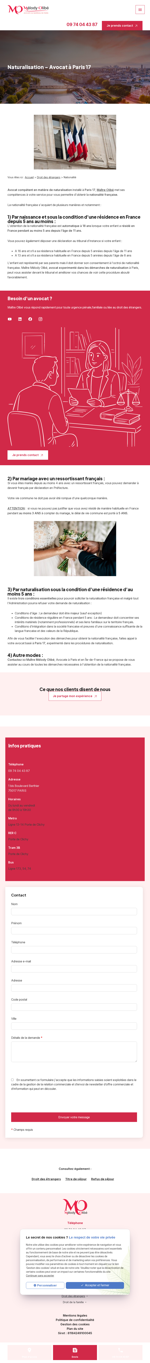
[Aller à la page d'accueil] (28, 9)
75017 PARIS (24, 788)
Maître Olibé (105, 190)
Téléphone (18, 942)
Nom (14, 904)
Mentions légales (75, 1315)
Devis (75, 1356)
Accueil (29, 177)
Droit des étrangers (48, 177)
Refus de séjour (102, 1179)
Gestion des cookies (75, 1324)
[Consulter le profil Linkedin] (20, 318)
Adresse (16, 980)
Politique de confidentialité (75, 1320)
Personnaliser (47, 1285)
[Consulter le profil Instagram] (40, 318)
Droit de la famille (73, 1302)
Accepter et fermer (96, 1285)
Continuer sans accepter (40, 1275)
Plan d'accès (29, 1356)
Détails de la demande (26, 1038)
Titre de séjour (76, 1179)
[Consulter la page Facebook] (30, 318)
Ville (13, 1018)
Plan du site (75, 1329)
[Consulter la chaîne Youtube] (9, 318)
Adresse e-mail (21, 961)
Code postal (19, 999)
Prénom (16, 923)
